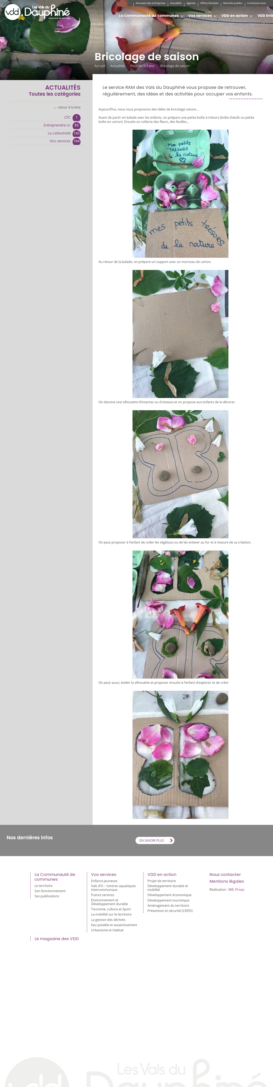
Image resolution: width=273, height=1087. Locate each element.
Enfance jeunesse (104, 881)
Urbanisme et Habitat (107, 930)
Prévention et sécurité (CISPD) (170, 911)
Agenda (190, 3)
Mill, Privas (236, 889)
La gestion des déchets (108, 920)
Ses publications (47, 896)
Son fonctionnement (50, 891)
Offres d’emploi (209, 3)
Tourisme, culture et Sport (111, 909)
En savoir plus (151, 840)
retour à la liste (69, 107)
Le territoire (44, 886)
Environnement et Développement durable (109, 902)
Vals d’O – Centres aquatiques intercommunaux (113, 888)
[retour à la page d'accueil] (39, 12)
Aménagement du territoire (168, 906)
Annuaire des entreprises (150, 3)
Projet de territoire (161, 881)
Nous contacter (225, 874)
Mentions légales (226, 881)
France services (102, 895)
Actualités (176, 3)
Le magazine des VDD (57, 938)
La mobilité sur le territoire (111, 914)
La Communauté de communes (149, 15)
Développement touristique (168, 900)
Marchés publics (232, 3)
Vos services (200, 15)
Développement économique (169, 895)
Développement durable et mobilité (167, 888)
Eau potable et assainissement (114, 925)
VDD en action (234, 15)
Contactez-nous (256, 3)
